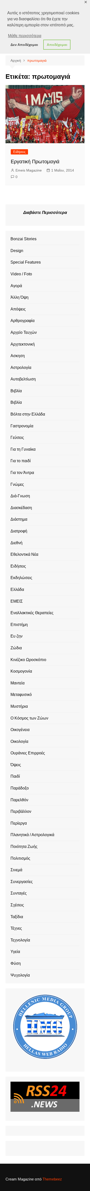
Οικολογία (19, 741)
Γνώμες (17, 484)
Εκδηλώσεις (21, 578)
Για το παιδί (20, 461)
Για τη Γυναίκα (23, 449)
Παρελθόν (19, 800)
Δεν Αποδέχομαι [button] (24, 45)
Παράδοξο (19, 788)
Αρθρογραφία (22, 321)
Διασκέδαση (21, 508)
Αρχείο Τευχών (23, 332)
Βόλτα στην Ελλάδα (27, 414)
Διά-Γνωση (20, 496)
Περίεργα (18, 823)
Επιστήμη (19, 624)
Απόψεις (18, 309)
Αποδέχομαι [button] (57, 45)
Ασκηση (17, 356)
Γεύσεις (17, 437)
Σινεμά (16, 870)
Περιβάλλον (20, 811)
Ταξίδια (16, 917)
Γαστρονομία (21, 426)
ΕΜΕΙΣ (16, 601)
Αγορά (16, 286)
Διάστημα (18, 519)
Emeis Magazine (29, 170)
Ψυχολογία (20, 975)
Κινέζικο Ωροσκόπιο (28, 660)
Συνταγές (18, 893)
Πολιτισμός (20, 858)
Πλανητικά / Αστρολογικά (32, 835)
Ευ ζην (16, 636)
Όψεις (15, 765)
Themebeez (52, 1179)
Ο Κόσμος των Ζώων (29, 718)
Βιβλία (16, 391)
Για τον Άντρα (22, 472)
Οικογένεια (20, 730)
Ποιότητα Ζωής (24, 846)
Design (16, 251)
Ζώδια (16, 648)
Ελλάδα (17, 589)
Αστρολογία (20, 367)
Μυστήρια (19, 706)
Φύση (15, 963)
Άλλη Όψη (19, 297)
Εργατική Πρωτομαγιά (35, 161)
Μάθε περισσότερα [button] (24, 36)
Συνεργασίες (21, 882)
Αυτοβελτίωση (23, 379)
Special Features (25, 262)
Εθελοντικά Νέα (24, 554)
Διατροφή (18, 531)
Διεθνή (16, 543)
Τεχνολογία (20, 940)
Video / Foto (21, 274)
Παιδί (15, 776)
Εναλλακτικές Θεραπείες (32, 613)
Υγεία (15, 951)
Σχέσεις (17, 905)
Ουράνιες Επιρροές (27, 753)
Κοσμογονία (21, 671)
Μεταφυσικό (21, 694)
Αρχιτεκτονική (22, 344)
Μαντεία (17, 683)
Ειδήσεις (19, 152)
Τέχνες (16, 928)
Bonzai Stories (23, 239)
